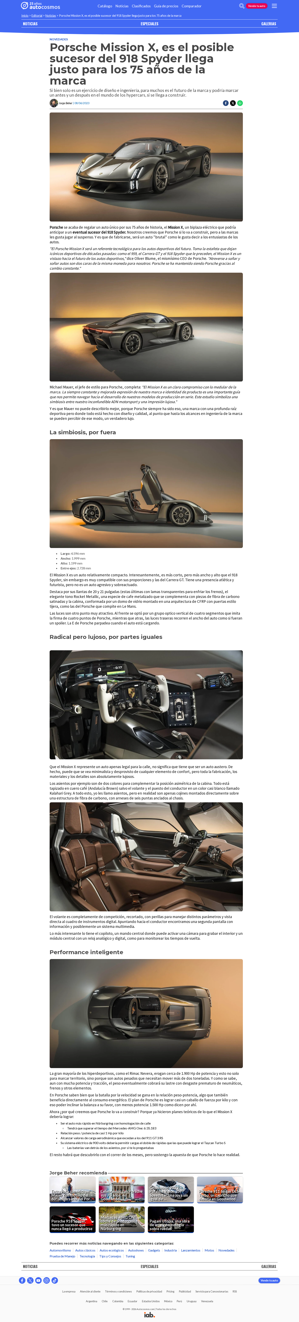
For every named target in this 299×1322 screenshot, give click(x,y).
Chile (105, 1301)
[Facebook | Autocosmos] (22, 1280)
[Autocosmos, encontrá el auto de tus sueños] (40, 6)
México (168, 1301)
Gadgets (154, 1250)
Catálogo (105, 6)
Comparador (192, 6)
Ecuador (132, 1301)
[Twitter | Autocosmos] (30, 1280)
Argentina (91, 1301)
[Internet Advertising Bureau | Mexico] (149, 1315)
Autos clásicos (85, 1250)
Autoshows (136, 1250)
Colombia (117, 1301)
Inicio (24, 15)
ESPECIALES (149, 23)
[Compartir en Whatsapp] (240, 103)
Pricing (170, 1291)
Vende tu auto (256, 6)
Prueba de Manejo (62, 1256)
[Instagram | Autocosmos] (46, 1280)
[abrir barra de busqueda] (241, 5)
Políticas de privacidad (149, 1291)
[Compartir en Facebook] (226, 103)
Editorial (37, 15)
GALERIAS (268, 23)
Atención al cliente (90, 1291)
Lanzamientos (190, 1250)
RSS (235, 1291)
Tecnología (87, 1256)
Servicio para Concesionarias (211, 1291)
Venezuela (207, 1301)
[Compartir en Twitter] (233, 103)
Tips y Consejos (110, 1256)
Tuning (130, 1256)
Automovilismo (60, 1250)
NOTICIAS (30, 23)
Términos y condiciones (118, 1291)
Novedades (59, 39)
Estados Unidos (151, 1301)
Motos (209, 1250)
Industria (170, 1250)
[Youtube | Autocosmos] (38, 1280)
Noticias (122, 6)
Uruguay (192, 1301)
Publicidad (185, 1291)
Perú (179, 1301)
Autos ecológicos (112, 1250)
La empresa (68, 1291)
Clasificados (141, 6)
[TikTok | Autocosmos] (54, 1280)
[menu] (274, 5)
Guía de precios (166, 6)
